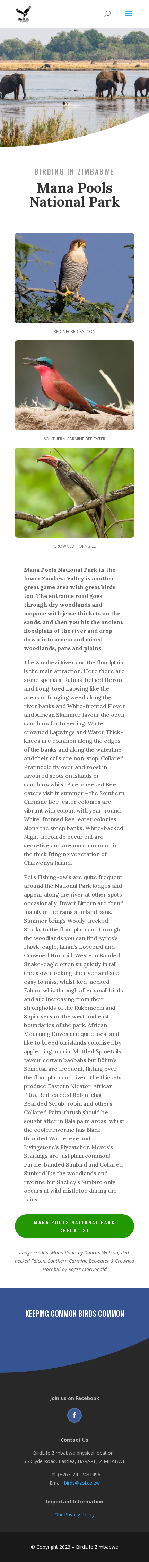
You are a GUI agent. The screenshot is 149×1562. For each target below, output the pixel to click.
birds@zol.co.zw (82, 1482)
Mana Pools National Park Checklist (74, 1226)
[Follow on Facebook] (74, 1415)
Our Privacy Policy (74, 1514)
